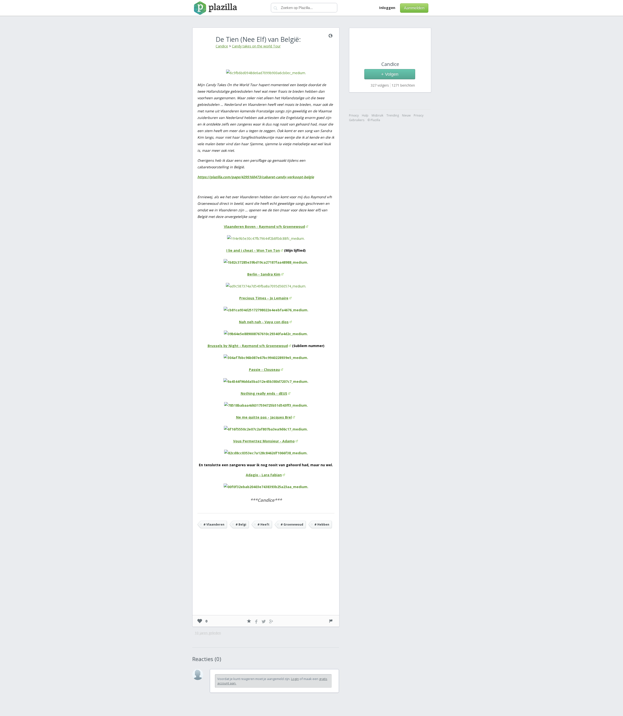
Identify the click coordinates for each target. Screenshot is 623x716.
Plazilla (214, 8)
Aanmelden (414, 7)
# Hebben (321, 524)
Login (295, 679)
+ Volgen (389, 74)
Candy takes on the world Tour (256, 46)
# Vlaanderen (213, 524)
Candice (222, 46)
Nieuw (406, 115)
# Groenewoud (292, 524)
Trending (392, 115)
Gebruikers (356, 120)
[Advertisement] (265, 578)
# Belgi (241, 524)
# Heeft (263, 524)
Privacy (418, 115)
